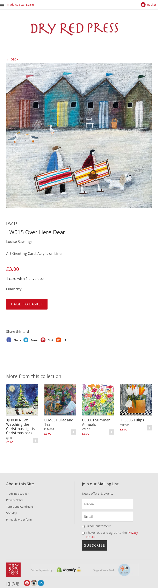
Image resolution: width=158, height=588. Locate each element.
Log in (30, 4)
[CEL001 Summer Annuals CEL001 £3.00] (98, 400)
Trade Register (16, 4)
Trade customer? (98, 526)
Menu (3, 4)
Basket (151, 4)
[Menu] (3, 4)
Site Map (11, 513)
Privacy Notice (15, 500)
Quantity (14, 289)
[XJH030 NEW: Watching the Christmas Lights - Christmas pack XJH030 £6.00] (22, 400)
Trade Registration (17, 493)
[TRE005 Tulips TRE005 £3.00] (136, 400)
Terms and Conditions (20, 506)
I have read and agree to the (112, 534)
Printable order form (19, 519)
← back (12, 59)
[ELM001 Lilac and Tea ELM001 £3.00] (60, 400)
